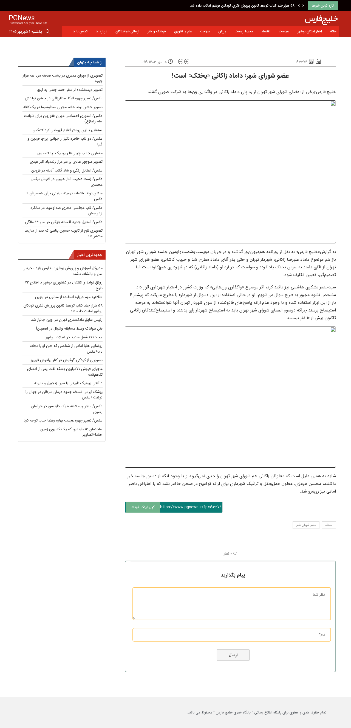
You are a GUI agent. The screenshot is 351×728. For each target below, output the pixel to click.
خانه (333, 31)
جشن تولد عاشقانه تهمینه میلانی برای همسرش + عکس (64, 196)
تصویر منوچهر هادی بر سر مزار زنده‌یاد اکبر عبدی (66, 162)
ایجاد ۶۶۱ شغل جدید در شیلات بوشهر (74, 337)
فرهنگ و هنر (157, 31)
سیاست (284, 31)
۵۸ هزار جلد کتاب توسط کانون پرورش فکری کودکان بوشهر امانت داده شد (242, 5)
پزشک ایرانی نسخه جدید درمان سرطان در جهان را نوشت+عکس (64, 395)
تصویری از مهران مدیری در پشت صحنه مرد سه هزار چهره (63, 78)
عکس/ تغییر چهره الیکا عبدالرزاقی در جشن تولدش (64, 98)
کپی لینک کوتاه (143, 507)
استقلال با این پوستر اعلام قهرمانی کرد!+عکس (68, 130)
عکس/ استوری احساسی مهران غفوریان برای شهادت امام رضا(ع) (63, 119)
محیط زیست (243, 31)
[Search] (47, 32)
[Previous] (299, 5)
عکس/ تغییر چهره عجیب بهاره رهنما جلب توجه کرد (63, 420)
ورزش (222, 31)
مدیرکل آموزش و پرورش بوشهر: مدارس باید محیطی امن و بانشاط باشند (62, 271)
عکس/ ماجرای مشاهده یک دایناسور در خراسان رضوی (67, 409)
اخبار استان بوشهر (310, 31)
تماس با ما (80, 31)
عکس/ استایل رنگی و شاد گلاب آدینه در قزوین (67, 170)
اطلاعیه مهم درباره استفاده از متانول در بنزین (69, 297)
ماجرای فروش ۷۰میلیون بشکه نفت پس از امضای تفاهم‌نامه (65, 372)
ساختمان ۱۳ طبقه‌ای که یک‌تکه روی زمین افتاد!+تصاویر (71, 432)
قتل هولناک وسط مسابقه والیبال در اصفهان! (69, 328)
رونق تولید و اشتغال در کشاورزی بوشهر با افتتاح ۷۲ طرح (64, 285)
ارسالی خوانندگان (127, 31)
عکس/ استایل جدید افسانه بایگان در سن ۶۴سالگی (64, 222)
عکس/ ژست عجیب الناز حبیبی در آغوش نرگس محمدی (67, 182)
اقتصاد (265, 31)
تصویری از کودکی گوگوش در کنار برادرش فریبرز (66, 360)
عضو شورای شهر (306, 525)
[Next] (303, 5)
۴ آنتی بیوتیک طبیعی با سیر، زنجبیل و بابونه (68, 383)
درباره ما (101, 31)
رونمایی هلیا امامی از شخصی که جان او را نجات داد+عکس (66, 349)
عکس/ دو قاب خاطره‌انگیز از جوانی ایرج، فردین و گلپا (65, 141)
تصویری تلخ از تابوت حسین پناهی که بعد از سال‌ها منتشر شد (64, 233)
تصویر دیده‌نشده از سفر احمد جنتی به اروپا (70, 90)
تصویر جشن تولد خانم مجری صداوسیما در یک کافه (63, 107)
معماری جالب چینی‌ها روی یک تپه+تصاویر (70, 153)
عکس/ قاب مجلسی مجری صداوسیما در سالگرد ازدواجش (66, 211)
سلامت (205, 31)
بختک (328, 525)
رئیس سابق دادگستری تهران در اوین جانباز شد (67, 320)
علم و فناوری (183, 31)
